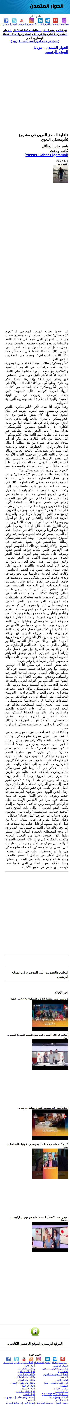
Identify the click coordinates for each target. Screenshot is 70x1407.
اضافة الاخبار (62, 1400)
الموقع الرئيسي (56, 52)
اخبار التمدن (29, 1394)
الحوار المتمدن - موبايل (50, 47)
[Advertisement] (35, 89)
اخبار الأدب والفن (26, 1371)
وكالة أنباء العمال (26, 1380)
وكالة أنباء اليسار (26, 1374)
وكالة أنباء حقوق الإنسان (23, 1383)
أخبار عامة (30, 1365)
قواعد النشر (62, 1380)
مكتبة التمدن (61, 1391)
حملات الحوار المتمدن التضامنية (52, 1403)
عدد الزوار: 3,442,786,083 (55, 1394)
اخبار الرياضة (28, 1385)
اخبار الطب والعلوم (25, 1391)
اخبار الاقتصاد (28, 1388)
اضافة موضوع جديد (58, 1397)
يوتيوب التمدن (61, 1388)
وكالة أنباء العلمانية (26, 1377)
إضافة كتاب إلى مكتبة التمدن (20, 1403)
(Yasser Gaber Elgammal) (46, 155)
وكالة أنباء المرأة (26, 1368)
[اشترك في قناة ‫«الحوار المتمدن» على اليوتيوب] (35, 41)
